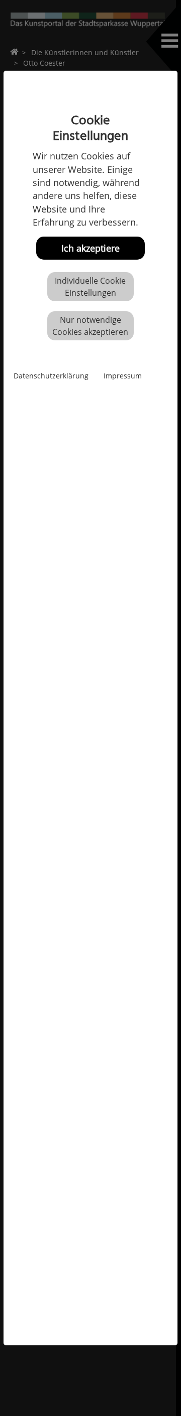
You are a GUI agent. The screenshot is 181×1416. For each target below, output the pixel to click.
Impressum (123, 375)
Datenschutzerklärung (51, 375)
